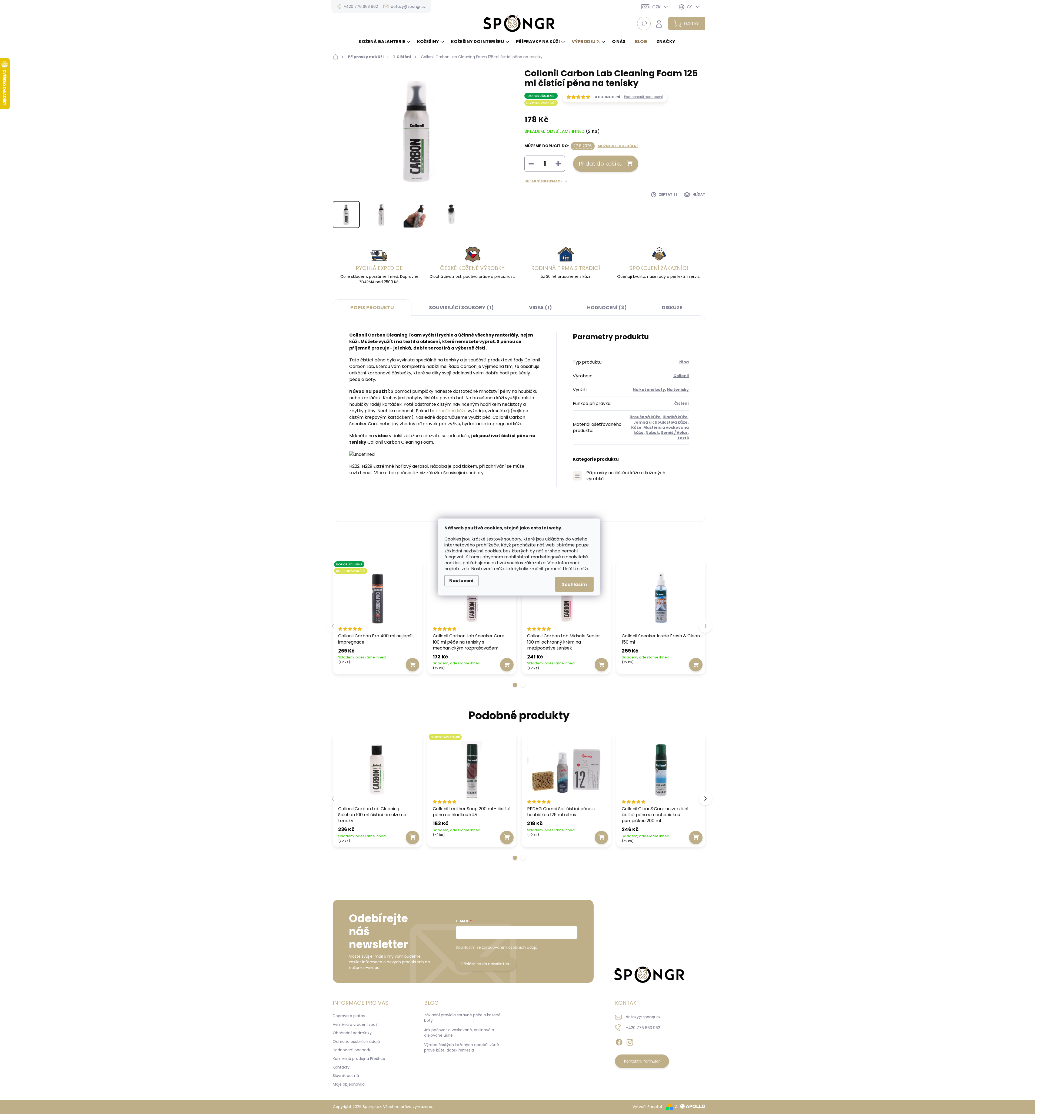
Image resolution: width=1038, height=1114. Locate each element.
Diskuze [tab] (672, 307)
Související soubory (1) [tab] (461, 307)
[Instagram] (630, 1041)
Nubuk (652, 432)
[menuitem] (385, 42)
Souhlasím (574, 584)
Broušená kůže (645, 417)
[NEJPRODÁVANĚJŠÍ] (472, 770)
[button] (515, 685)
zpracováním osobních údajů (509, 947)
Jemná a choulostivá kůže (660, 422)
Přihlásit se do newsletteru (486, 964)
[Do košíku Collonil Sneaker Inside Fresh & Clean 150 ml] (696, 664)
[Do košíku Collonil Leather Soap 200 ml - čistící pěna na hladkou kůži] (507, 837)
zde (465, 569)
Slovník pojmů (346, 1075)
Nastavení (461, 581)
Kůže (636, 427)
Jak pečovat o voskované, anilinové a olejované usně (459, 1032)
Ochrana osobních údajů (356, 1041)
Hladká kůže (675, 417)
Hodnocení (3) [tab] (607, 307)
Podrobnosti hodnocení (643, 97)
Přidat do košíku (601, 163)
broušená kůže (451, 411)
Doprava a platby (349, 1016)
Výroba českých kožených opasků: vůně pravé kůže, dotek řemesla (461, 1047)
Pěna (683, 362)
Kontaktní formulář (642, 1061)
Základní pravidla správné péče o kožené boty (462, 1017)
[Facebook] (619, 1041)
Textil (683, 438)
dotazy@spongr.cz (643, 1017)
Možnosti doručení (618, 146)
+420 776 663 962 (643, 1027)
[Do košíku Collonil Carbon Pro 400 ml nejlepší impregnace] (412, 664)
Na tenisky (678, 389)
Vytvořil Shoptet (648, 1106)
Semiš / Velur (674, 432)
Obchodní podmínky (352, 1033)
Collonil (681, 375)
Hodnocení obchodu (352, 1050)
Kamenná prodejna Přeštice (359, 1058)
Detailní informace (543, 181)
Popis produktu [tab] (372, 307)
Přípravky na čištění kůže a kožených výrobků (625, 476)
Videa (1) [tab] (540, 307)
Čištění (681, 403)
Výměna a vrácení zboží (355, 1024)
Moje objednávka (349, 1084)
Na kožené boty (649, 389)
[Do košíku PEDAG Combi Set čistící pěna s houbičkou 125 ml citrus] (601, 837)
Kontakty (341, 1067)
